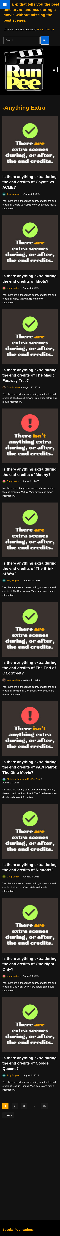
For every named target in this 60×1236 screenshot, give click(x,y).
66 (44, 1106)
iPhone (40, 29)
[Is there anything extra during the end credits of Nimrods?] (30, 831)
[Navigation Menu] (54, 69)
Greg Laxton (13, 288)
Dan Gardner (13, 387)
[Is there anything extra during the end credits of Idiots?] (30, 242)
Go (44, 40)
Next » (8, 1115)
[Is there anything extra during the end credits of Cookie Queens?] (30, 1024)
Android (50, 29)
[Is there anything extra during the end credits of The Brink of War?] (30, 530)
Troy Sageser (13, 194)
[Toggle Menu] (5, 4)
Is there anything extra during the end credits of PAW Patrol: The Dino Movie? (29, 767)
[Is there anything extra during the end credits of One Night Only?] (30, 925)
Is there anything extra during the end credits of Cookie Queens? (29, 1063)
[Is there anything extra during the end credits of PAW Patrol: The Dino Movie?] (30, 728)
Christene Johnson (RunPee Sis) (23, 779)
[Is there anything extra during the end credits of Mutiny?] (30, 436)
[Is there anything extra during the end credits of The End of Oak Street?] (30, 629)
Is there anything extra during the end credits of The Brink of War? (29, 568)
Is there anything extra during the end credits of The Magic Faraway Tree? (29, 375)
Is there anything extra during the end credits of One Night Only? (29, 963)
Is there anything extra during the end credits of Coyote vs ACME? (29, 182)
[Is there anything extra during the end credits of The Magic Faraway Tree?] (30, 336)
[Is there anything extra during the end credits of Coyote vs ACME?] (30, 143)
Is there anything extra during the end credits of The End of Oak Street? (29, 667)
